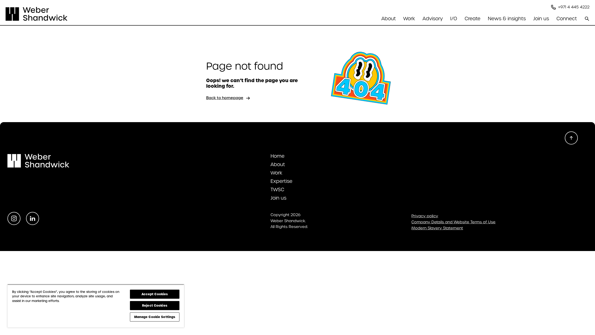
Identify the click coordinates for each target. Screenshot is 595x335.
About (278, 164)
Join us (541, 18)
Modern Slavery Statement (437, 228)
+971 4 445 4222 (573, 7)
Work (409, 18)
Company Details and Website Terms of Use (453, 222)
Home (277, 156)
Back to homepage (224, 97)
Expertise (281, 181)
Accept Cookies (155, 294)
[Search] (586, 18)
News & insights (507, 18)
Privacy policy (424, 216)
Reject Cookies (154, 305)
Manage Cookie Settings (154, 317)
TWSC (277, 190)
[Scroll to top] (571, 137)
